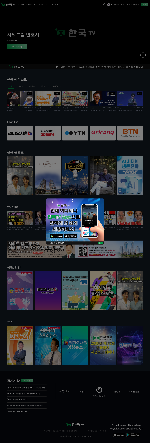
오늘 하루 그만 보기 (57, 243)
